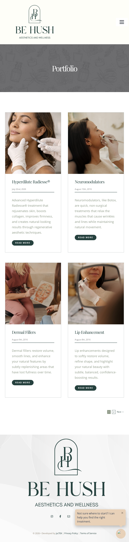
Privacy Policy (71, 533)
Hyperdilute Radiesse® (31, 181)
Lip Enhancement (89, 332)
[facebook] (60, 516)
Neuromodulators (89, 181)
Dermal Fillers (24, 332)
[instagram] (52, 516)
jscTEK (59, 533)
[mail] (68, 516)
